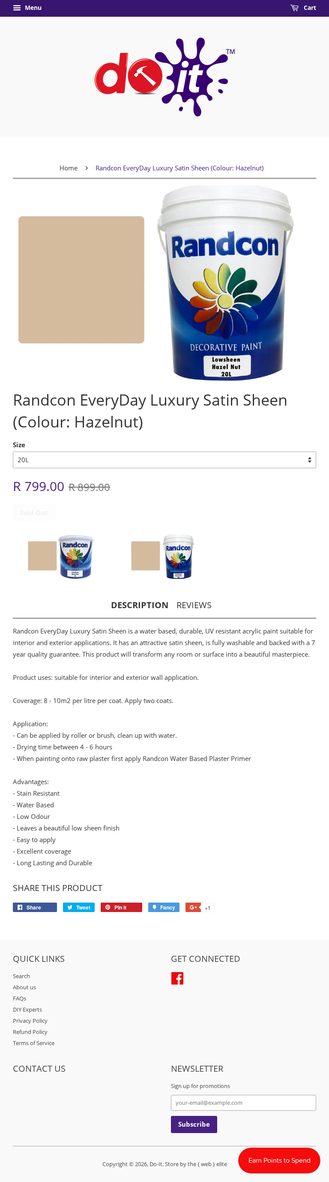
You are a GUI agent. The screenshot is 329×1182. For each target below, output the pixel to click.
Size (19, 444)
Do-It (156, 1164)
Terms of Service (33, 1043)
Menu (32, 7)
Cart (309, 7)
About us (24, 987)
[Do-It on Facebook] (177, 977)
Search (21, 976)
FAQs (19, 998)
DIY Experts (27, 1009)
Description (139, 605)
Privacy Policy (30, 1020)
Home (69, 168)
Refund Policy (30, 1032)
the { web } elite (207, 1164)
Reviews (194, 605)
